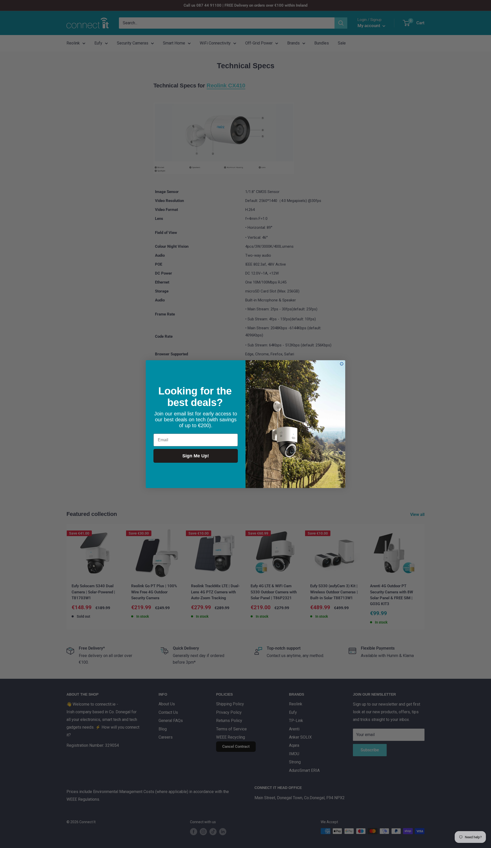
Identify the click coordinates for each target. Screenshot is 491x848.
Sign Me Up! (195, 455)
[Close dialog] (341, 363)
